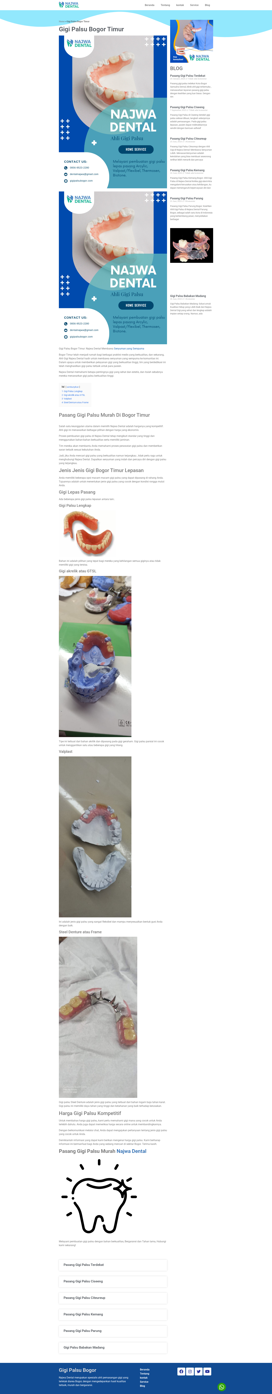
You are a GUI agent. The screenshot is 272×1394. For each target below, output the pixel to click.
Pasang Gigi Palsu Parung (83, 1331)
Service (194, 5)
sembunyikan (73, 387)
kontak (180, 5)
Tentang (165, 5)
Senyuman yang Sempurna (129, 348)
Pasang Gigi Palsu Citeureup (84, 1298)
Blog (207, 5)
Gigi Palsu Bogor (77, 1370)
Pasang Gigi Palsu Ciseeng (83, 1281)
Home (62, 21)
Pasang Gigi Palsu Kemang (83, 1314)
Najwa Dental (131, 1151)
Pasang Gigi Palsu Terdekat (84, 1265)
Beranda (149, 5)
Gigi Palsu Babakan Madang (84, 1347)
